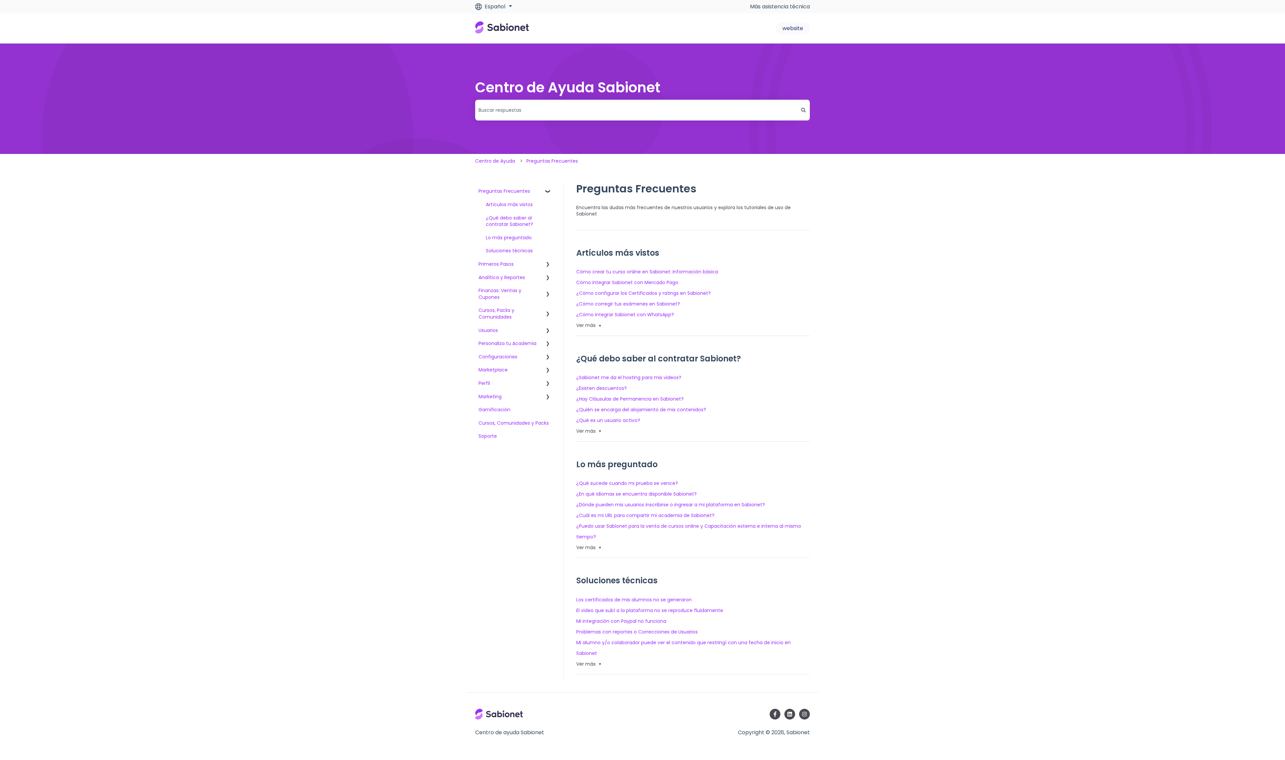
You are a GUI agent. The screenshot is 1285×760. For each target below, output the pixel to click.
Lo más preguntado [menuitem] (509, 237)
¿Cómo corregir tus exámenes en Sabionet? (628, 304)
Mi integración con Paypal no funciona (621, 621)
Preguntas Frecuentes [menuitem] (504, 191)
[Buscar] (803, 110)
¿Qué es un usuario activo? (608, 420)
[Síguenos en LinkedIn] (789, 714)
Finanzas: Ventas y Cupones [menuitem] (500, 294)
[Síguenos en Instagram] (804, 714)
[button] (547, 192)
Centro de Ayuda (495, 161)
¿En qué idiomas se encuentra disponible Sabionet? (636, 494)
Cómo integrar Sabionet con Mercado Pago (627, 282)
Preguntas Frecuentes (552, 161)
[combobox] (636, 110)
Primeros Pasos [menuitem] (496, 264)
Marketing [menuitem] (490, 396)
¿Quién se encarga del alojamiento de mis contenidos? (641, 409)
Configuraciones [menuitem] (498, 356)
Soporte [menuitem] (488, 436)
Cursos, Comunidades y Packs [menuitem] (514, 423)
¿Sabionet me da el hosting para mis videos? (628, 377)
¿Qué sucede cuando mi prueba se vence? (627, 483)
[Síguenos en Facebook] (775, 714)
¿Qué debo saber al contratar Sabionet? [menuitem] (509, 221)
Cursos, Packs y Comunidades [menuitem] (496, 313)
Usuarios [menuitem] (488, 330)
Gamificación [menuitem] (494, 409)
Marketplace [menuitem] (493, 369)
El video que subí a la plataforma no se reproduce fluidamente (649, 610)
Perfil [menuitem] (484, 383)
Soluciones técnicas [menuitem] (509, 250)
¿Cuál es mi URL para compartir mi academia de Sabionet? (645, 515)
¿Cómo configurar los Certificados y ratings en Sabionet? (643, 293)
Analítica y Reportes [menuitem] (502, 277)
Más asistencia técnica (780, 6)
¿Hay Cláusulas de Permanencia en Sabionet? (630, 399)
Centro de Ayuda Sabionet (567, 87)
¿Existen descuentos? (601, 388)
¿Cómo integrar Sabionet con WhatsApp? (625, 314)
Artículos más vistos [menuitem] (509, 204)
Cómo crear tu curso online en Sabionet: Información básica (647, 271)
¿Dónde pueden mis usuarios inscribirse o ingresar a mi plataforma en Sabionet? (670, 504)
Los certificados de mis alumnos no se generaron (634, 599)
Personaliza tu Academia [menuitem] (507, 343)
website (792, 28)
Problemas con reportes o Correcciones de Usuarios (637, 631)
